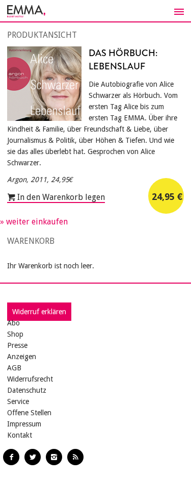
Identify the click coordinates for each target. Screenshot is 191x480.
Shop (15, 334)
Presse (17, 345)
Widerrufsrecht (30, 379)
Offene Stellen (29, 413)
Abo (13, 323)
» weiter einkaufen (34, 221)
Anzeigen (21, 356)
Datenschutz (26, 390)
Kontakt (19, 435)
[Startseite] (95, 11)
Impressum (24, 424)
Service (18, 401)
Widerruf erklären (39, 312)
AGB (14, 368)
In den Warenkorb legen (60, 197)
